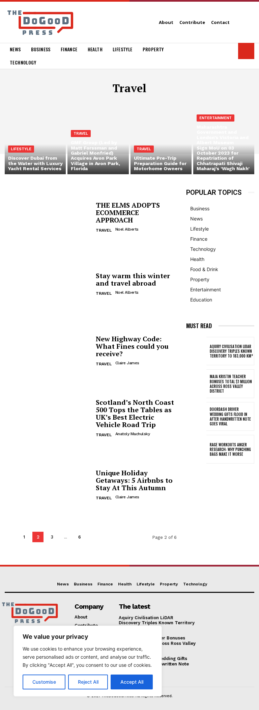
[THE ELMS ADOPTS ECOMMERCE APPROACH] (48, 218)
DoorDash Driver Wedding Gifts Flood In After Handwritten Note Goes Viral (230, 416)
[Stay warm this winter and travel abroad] (48, 285)
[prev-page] (10, 537)
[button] (246, 51)
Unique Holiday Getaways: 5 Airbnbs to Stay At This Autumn (134, 480)
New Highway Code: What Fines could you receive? (132, 346)
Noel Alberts (127, 229)
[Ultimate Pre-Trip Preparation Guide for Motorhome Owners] (161, 137)
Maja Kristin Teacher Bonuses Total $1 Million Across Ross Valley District (231, 384)
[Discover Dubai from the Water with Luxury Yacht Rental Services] (35, 137)
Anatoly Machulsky (132, 433)
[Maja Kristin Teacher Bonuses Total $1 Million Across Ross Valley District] (196, 383)
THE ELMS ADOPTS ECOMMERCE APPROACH (128, 213)
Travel (81, 133)
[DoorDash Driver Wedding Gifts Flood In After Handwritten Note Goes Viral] (196, 416)
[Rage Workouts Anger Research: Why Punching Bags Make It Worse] (196, 449)
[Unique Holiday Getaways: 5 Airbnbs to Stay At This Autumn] (48, 485)
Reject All (88, 682)
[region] (87, 661)
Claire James (127, 363)
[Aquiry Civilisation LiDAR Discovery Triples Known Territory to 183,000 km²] (196, 351)
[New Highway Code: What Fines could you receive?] (48, 351)
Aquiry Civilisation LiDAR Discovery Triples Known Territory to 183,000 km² (231, 351)
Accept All (131, 682)
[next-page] (93, 537)
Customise (44, 682)
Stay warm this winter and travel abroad (133, 279)
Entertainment (215, 118)
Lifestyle (21, 149)
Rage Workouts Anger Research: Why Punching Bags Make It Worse (230, 449)
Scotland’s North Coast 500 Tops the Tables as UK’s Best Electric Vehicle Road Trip (135, 413)
